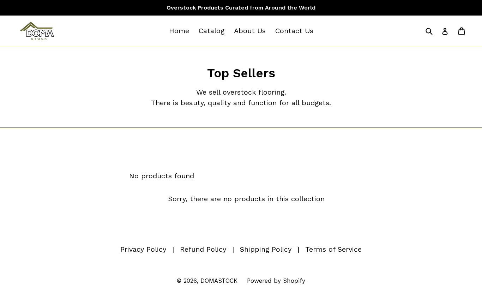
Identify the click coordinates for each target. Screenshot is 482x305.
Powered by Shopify (276, 280)
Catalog (211, 30)
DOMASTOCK (218, 280)
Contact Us (294, 30)
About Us (250, 30)
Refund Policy (203, 249)
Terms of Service (333, 249)
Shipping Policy (265, 249)
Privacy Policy (143, 249)
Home (179, 30)
